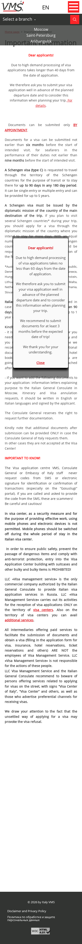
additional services (19, 620)
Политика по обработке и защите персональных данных (31, 919)
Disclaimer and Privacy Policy (26, 911)
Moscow (41, 29)
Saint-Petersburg (41, 35)
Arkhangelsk (41, 41)
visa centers (43, 610)
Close (40, 363)
